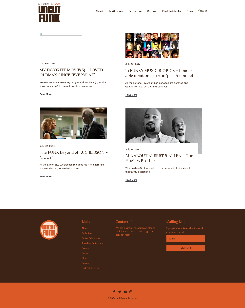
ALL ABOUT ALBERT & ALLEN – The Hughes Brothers (159, 158)
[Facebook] (114, 291)
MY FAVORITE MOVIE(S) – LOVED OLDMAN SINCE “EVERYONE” (71, 72)
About (99, 11)
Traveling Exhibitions (92, 243)
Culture (152, 11)
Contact (85, 263)
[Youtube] (125, 291)
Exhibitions (115, 11)
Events (85, 248)
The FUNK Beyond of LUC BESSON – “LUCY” (74, 155)
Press (85, 253)
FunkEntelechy (171, 11)
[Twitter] (119, 291)
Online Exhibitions (91, 238)
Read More (45, 94)
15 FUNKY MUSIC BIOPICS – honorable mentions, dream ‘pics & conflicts (160, 73)
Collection (135, 11)
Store (190, 11)
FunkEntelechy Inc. (91, 268)
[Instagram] (130, 291)
